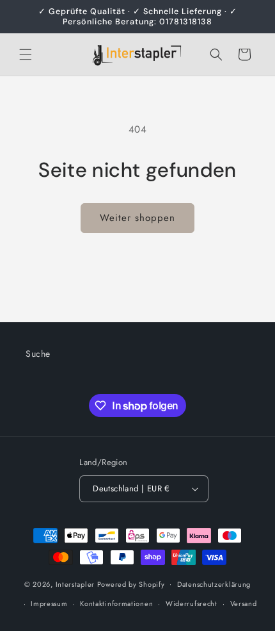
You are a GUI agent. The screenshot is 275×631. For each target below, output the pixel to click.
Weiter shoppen (137, 218)
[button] (26, 54)
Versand (243, 603)
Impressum (49, 603)
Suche (38, 353)
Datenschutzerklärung (214, 584)
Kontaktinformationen (116, 603)
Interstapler (75, 583)
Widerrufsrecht (191, 603)
